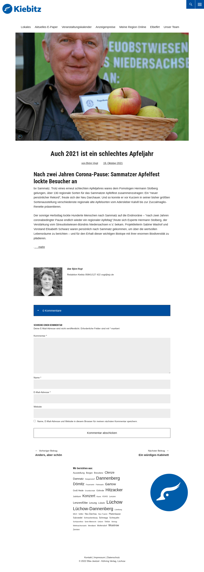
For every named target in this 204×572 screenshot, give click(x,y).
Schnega (103, 518)
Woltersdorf (102, 526)
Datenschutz (113, 557)
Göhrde (100, 490)
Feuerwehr (90, 485)
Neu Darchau (91, 514)
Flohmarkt (100, 485)
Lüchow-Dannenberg (93, 508)
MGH (75, 514)
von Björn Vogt (89, 163)
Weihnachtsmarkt (80, 526)
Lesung (93, 503)
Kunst (99, 496)
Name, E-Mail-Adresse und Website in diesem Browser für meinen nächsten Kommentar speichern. (87, 421)
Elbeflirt (155, 27)
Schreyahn (114, 518)
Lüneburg (118, 509)
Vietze (107, 521)
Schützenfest (78, 522)
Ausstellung (79, 473)
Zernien (76, 529)
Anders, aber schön (48, 453)
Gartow (110, 484)
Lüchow (114, 502)
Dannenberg (108, 478)
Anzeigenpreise (105, 27)
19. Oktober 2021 (113, 163)
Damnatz (78, 478)
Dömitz (78, 484)
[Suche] (190, 4)
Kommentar (40, 335)
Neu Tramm (102, 514)
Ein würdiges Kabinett (137, 453)
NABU (81, 514)
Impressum (99, 557)
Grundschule (90, 491)
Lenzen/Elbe (80, 502)
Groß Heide (78, 490)
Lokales (26, 27)
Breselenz (98, 473)
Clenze (109, 472)
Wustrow (113, 525)
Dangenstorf (90, 479)
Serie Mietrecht (90, 522)
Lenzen (112, 496)
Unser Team (171, 27)
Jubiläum (77, 496)
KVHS (105, 496)
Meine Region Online (132, 27)
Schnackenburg (91, 518)
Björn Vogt (77, 269)
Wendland (92, 526)
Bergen (89, 473)
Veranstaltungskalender (77, 27)
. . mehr (39, 247)
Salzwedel (77, 518)
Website (38, 406)
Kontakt (88, 557)
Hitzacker (114, 489)
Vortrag (114, 522)
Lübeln (101, 503)
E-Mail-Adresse (42, 392)
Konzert (88, 496)
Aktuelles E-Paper (46, 27)
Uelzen (100, 522)
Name (37, 377)
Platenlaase (115, 514)
